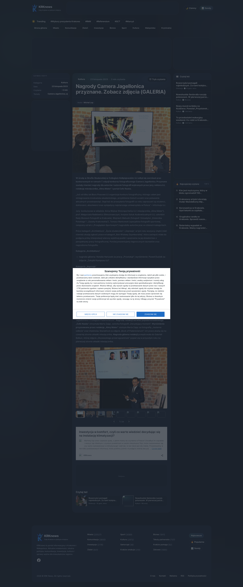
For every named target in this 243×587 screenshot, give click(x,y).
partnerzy (88, 275)
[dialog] (121, 293)
